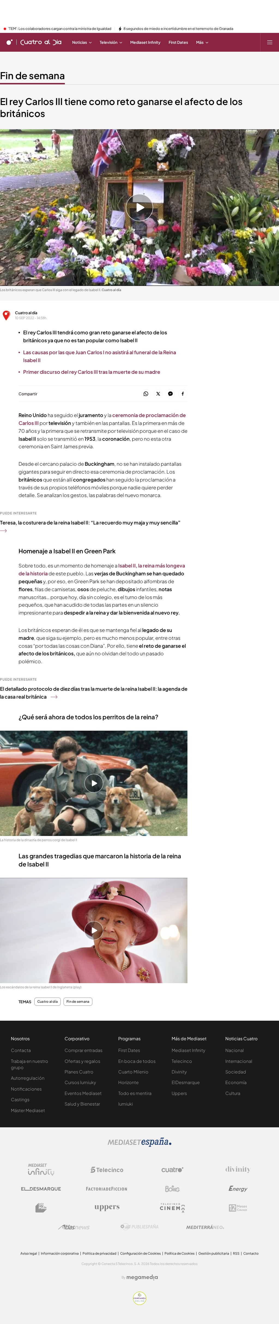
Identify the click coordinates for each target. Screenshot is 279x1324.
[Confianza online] (139, 1303)
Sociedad (235, 1072)
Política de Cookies (180, 1253)
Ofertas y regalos (82, 1061)
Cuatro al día (26, 312)
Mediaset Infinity (188, 1050)
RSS (236, 1253)
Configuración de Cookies (140, 1253)
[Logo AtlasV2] (74, 1227)
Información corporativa (60, 1253)
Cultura (232, 1093)
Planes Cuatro (79, 1072)
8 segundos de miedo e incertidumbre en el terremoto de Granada (178, 29)
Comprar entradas (83, 1050)
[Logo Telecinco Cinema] (172, 1208)
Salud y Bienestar (82, 1104)
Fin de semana (32, 75)
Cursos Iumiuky (80, 1082)
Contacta (21, 1050)
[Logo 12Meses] (238, 1208)
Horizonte (128, 1082)
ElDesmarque (186, 1082)
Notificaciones (26, 1089)
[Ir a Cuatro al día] (40, 42)
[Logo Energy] (238, 1189)
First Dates (129, 1050)
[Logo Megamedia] (142, 1277)
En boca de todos (137, 1061)
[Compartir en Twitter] (158, 394)
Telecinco (182, 1061)
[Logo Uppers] (107, 1208)
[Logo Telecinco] (106, 1170)
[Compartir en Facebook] (182, 394)
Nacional (234, 1050)
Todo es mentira (134, 1093)
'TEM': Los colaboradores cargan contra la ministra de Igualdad (59, 29)
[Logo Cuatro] (172, 1170)
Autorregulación (27, 1078)
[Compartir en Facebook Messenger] (170, 394)
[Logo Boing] (172, 1189)
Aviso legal (28, 1253)
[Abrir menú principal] (269, 42)
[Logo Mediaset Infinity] (41, 1170)
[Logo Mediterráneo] (205, 1227)
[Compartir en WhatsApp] (146, 394)
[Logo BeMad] (41, 1208)
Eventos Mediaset (83, 1093)
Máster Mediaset (28, 1110)
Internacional (238, 1061)
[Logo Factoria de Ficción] (107, 1189)
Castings (20, 1099)
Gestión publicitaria (213, 1253)
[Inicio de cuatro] (10, 42)
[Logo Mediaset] (139, 1145)
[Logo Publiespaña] (139, 1227)
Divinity (179, 1072)
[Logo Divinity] (238, 1170)
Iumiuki (125, 1104)
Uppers (179, 1093)
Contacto (251, 1253)
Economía (236, 1082)
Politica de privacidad (99, 1253)
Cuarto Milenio (133, 1072)
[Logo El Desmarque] (41, 1189)
